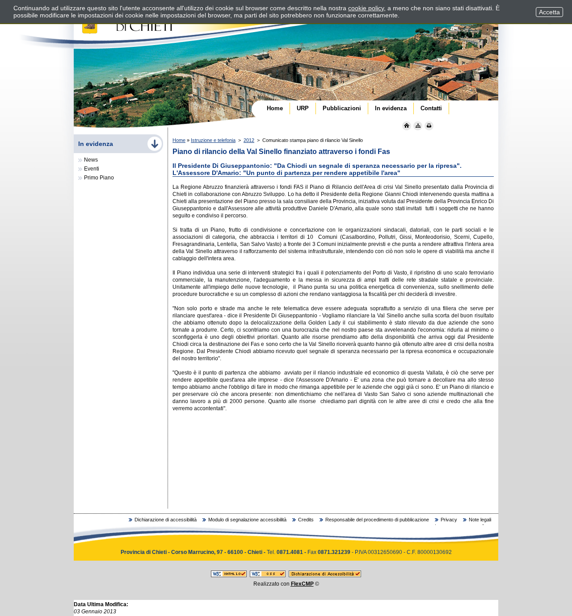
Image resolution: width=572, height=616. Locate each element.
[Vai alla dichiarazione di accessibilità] (325, 575)
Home (178, 140)
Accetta (549, 12)
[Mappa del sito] (417, 126)
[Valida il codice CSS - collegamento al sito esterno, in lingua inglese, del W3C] (268, 575)
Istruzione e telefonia (213, 140)
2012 (249, 140)
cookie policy (366, 8)
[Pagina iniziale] (406, 126)
